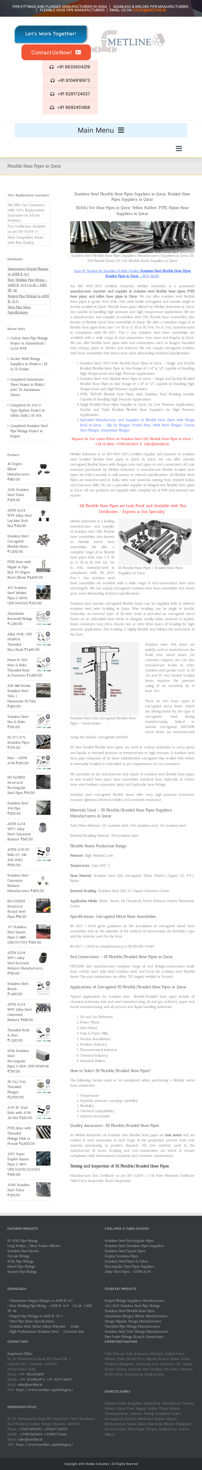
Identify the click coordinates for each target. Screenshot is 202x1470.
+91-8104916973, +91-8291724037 (45, 1379)
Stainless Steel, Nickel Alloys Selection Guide (44, 1326)
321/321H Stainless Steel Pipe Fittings (132, 1306)
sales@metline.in (30, 1385)
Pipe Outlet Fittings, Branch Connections (134, 1337)
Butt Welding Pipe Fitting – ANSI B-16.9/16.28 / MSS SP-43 (27, 285)
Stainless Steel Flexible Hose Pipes (130, 1311)
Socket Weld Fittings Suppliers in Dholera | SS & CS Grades (28, 364)
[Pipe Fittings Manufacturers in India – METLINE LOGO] (128, 32)
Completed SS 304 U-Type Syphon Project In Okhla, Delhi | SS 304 (27, 410)
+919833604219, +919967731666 (43, 1434)
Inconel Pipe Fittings (22, 1272)
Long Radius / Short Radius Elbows (34, 1246)
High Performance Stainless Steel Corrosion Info (47, 1331)
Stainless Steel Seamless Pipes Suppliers (134, 1246)
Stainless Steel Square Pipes (125, 1251)
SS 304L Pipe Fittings (22, 1241)
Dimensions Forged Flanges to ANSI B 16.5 (41, 1301)
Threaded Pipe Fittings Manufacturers (132, 1326)
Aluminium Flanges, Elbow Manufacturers (136, 1316)
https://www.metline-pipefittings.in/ (44, 1390)
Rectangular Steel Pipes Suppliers (129, 1266)
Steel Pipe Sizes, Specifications (32, 1321)
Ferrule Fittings (18, 1256)
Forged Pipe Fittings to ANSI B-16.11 (36, 1316)
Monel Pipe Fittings (21, 1266)
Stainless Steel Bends (23, 1251)
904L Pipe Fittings (20, 1261)
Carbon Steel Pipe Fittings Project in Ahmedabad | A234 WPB (29, 343)
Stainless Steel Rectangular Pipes (129, 1241)
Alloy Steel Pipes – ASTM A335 (128, 1272)
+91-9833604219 (31, 1374)
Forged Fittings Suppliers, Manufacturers (135, 1301)
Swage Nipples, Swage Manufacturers (133, 1321)
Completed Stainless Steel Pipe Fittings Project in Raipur (29, 431)
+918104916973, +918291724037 (42, 1429)
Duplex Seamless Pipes (121, 1256)
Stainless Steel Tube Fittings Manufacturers (136, 1331)
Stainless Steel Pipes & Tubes (126, 1261)
